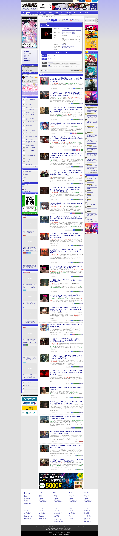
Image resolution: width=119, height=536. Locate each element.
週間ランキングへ (94, 170)
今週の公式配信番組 (30, 109)
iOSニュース (57, 510)
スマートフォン (56, 509)
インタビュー (38, 14)
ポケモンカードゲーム (91, 178)
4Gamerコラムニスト (30, 145)
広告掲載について (28, 387)
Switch (44, 12)
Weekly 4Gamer (29, 102)
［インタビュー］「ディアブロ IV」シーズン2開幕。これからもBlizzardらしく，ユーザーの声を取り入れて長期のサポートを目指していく (66, 235)
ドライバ (26, 180)
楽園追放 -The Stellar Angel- (92, 196)
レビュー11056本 (26, 9)
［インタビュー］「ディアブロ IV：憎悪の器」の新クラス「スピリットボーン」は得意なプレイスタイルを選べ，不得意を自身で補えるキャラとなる (66, 172)
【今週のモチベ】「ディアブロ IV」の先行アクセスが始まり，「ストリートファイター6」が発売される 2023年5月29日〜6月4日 (66, 372)
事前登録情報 (57, 513)
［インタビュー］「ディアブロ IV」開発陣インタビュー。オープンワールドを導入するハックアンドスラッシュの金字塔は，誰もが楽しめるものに (66, 357)
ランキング (94, 0)
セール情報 (56, 515)
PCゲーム (26, 184)
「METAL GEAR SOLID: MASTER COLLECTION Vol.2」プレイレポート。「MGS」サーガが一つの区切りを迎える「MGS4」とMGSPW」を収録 (92, 161)
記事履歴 (88, 0)
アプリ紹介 (56, 516)
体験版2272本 (34, 9)
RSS (22, 0)
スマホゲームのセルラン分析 (31, 119)
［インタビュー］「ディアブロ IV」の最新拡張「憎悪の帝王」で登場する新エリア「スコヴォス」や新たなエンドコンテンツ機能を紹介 (66, 109)
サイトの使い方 (37, 0)
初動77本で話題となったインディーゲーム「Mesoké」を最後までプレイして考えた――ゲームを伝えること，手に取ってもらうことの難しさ (29, 321)
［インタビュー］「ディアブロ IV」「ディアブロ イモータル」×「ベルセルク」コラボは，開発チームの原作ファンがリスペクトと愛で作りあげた (66, 138)
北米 (70, 47)
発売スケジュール (43, 500)
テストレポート (72, 512)
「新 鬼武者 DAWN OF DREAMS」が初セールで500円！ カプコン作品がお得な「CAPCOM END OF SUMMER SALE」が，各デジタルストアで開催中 (92, 142)
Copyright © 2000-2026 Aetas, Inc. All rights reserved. (59, 534)
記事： (33, 77)
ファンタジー (65, 47)
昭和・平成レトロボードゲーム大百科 (31, 142)
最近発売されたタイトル (58, 14)
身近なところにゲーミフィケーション (31, 158)
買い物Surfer (28, 152)
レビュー (23, 14)
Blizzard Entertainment (66, 32)
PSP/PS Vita (85, 492)
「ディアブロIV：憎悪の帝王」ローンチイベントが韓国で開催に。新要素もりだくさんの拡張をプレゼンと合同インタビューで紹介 (66, 79)
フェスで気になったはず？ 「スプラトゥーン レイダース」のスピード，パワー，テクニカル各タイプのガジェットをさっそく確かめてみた (29, 304)
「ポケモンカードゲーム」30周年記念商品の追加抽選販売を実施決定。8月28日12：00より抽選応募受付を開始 (92, 110)
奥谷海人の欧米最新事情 (31, 99)
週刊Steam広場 (29, 125)
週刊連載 (26, 500)
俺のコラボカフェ (29, 139)
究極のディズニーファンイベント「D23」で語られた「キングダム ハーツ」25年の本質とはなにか (29, 358)
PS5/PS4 (39, 12)
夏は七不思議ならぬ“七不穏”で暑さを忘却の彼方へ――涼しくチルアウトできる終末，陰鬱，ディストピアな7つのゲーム (29, 267)
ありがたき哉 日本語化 (30, 155)
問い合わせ (44, 0)
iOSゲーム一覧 (57, 520)
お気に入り (82, 0)
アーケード (85, 509)
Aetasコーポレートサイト (29, 390)
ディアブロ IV (28, 76)
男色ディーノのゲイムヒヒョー (31, 115)
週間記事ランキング (28, 171)
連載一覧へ (35, 166)
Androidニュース (58, 512)
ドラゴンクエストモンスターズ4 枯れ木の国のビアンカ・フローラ (92, 187)
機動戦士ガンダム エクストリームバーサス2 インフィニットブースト (92, 214)
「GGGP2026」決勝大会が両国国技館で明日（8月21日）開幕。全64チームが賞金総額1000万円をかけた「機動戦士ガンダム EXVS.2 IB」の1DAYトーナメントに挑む (92, 148)
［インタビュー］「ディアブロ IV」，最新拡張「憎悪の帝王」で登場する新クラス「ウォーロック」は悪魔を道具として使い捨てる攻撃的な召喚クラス (66, 94)
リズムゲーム (87, 518)
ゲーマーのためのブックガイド (31, 133)
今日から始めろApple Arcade (31, 136)
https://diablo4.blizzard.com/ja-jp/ (68, 28)
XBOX (33, 12)
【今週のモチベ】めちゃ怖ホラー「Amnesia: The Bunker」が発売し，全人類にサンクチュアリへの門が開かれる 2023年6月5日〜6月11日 (66, 309)
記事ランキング (27, 503)
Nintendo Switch (27, 191)
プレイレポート (30, 14)
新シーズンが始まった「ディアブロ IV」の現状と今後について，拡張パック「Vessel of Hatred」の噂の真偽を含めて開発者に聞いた (66, 218)
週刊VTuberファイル (30, 112)
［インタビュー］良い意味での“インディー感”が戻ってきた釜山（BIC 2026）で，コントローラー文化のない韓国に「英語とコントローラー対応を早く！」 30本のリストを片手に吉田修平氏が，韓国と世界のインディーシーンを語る (30, 341)
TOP (24, 12)
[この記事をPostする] (41, 70)
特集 (25, 55)
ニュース (26, 53)
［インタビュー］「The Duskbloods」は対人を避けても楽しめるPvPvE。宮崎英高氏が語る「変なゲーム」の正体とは (29, 376)
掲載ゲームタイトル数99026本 (29, 8)
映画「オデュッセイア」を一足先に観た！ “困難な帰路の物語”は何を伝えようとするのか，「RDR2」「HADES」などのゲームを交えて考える (29, 231)
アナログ (80, 12)
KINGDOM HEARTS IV (91, 204)
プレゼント (26, 174)
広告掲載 (68, 532)
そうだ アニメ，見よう (30, 130)
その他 (85, 520)
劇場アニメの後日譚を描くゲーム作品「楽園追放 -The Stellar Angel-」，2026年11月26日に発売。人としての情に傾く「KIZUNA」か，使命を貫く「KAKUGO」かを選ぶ (92, 167)
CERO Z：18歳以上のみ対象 (68, 46)
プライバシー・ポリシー (60, 532)
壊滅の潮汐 (89, 219)
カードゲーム (87, 515)
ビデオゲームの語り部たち (31, 147)
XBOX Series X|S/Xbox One (29, 186)
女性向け (56, 12)
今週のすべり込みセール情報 (31, 122)
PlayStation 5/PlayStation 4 (29, 189)
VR (61, 12)
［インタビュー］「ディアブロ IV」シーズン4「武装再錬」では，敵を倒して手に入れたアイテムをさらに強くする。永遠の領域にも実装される (66, 189)
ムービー (49, 14)
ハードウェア (68, 12)
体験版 (44, 14)
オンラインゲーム (28, 493)
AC (74, 12)
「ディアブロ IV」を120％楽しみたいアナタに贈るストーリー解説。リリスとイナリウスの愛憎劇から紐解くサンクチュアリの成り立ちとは (66, 340)
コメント (44, 70)
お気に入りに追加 (74, 70)
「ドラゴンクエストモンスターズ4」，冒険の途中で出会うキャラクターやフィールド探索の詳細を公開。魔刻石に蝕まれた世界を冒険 (92, 123)
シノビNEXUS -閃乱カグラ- (92, 209)
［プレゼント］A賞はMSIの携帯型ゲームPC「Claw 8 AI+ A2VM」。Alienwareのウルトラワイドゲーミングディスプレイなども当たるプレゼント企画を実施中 (92, 116)
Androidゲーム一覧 (58, 521)
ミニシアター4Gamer (30, 150)
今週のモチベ (28, 104)
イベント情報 (87, 512)
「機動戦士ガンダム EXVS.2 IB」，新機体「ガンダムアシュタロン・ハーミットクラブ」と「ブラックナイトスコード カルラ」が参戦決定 (92, 129)
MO (65, 44)
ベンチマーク (72, 518)
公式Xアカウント (28, 0)
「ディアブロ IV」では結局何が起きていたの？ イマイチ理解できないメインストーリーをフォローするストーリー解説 (66, 251)
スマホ (50, 12)
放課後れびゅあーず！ (30, 164)
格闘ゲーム (86, 513)
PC (28, 12)
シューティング (87, 516)
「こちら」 (66, 528)
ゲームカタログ (68, 14)
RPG (63, 44)
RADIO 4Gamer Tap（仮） (31, 127)
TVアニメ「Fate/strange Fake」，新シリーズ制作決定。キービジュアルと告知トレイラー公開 (92, 154)
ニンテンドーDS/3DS (43, 509)
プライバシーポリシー (28, 382)
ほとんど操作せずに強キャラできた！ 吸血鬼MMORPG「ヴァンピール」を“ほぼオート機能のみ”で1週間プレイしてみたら (30, 286)
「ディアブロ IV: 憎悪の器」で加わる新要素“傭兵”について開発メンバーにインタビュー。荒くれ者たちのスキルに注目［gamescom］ (66, 155)
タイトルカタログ (43, 501)
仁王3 (88, 200)
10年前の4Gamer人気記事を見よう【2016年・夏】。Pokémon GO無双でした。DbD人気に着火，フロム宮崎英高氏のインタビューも (30, 249)
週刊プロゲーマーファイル (31, 107)
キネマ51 (27, 161)
